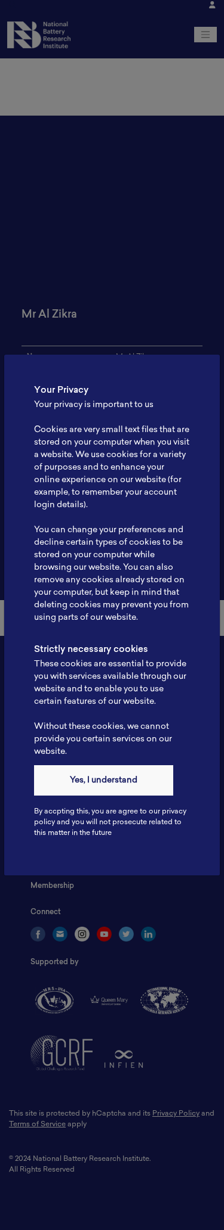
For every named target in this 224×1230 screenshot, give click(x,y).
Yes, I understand (103, 780)
